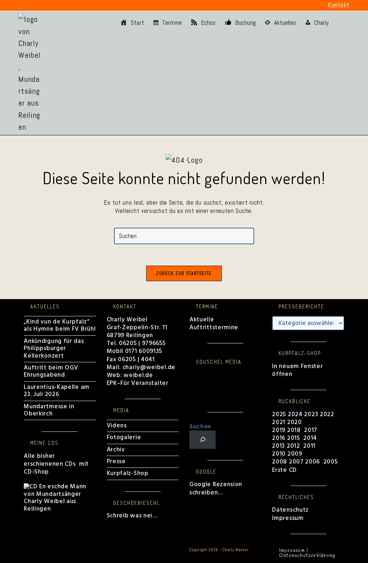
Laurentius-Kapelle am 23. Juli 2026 (56, 390)
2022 (327, 414)
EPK (112, 383)
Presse (116, 461)
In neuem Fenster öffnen (297, 370)
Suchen (200, 427)
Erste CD (284, 470)
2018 (294, 430)
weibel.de (137, 375)
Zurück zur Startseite (184, 273)
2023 (311, 414)
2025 (279, 414)
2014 (311, 438)
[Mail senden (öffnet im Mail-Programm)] (85, 5)
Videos (117, 426)
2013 (278, 446)
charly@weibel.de (149, 367)
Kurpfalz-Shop (127, 473)
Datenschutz (290, 510)
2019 (278, 430)
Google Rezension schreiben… (215, 488)
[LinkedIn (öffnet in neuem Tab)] (53, 5)
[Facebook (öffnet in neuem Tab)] (22, 5)
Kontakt (339, 5)
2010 (279, 454)
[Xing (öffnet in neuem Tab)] (75, 5)
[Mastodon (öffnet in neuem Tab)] (96, 5)
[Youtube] (191, 396)
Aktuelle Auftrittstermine (213, 323)
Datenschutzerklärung (307, 555)
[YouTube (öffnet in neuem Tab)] (64, 5)
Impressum (287, 518)
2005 (330, 462)
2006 (312, 462)
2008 (280, 462)
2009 (295, 454)
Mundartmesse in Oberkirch (49, 410)
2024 (295, 414)
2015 (293, 438)
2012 (293, 446)
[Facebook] (191, 375)
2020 (294, 422)
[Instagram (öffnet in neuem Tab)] (43, 5)
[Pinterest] (191, 389)
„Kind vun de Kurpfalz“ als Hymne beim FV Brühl (60, 325)
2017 (310, 430)
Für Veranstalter (144, 383)
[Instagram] (191, 382)
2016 (278, 438)
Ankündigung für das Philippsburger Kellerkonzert (54, 348)
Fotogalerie (124, 437)
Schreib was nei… (132, 516)
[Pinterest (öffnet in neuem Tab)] (32, 5)
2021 (279, 422)
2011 (309, 446)
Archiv (116, 450)
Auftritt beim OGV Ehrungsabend (51, 371)
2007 (296, 462)
